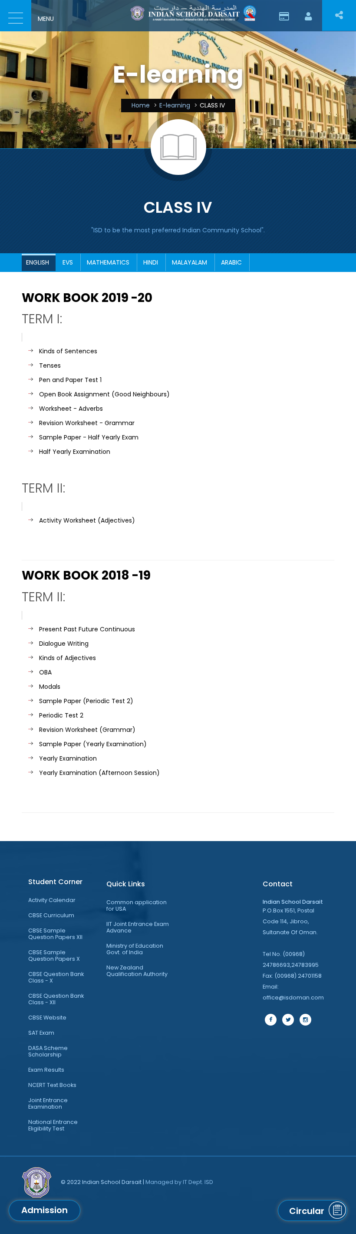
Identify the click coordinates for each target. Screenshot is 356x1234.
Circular (306, 1211)
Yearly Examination (68, 758)
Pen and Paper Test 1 (70, 380)
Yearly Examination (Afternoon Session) (99, 772)
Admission (44, 1210)
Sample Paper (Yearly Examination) (93, 744)
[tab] (61, 882)
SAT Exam (41, 1032)
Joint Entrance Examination (48, 1103)
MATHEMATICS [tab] (108, 262)
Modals (49, 686)
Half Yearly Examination (74, 451)
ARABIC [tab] (231, 262)
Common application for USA (136, 905)
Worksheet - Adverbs (71, 408)
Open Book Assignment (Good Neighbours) (104, 394)
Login (308, 13)
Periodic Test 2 (61, 715)
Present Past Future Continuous (87, 629)
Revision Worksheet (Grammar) (87, 729)
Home (141, 105)
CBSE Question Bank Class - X (56, 977)
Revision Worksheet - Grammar (87, 423)
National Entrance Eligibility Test (53, 1125)
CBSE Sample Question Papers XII (55, 934)
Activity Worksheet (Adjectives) (87, 520)
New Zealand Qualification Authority (137, 971)
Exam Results (46, 1069)
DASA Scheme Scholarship (48, 1051)
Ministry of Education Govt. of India (134, 949)
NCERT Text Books (52, 1085)
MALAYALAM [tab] (189, 262)
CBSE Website (47, 1017)
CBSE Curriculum (51, 915)
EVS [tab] (68, 262)
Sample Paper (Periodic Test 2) (86, 701)
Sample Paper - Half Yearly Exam (88, 437)
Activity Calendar (52, 900)
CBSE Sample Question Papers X (54, 955)
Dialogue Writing (64, 643)
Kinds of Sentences (68, 351)
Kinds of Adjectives (67, 658)
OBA (45, 672)
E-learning (174, 105)
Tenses (50, 365)
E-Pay (284, 13)
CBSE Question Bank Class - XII (56, 999)
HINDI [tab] (150, 262)
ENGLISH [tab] (37, 262)
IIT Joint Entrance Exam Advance (137, 927)
